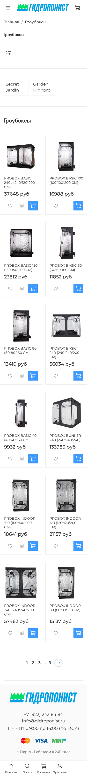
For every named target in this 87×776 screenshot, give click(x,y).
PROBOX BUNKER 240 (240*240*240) (65, 437)
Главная (11, 22)
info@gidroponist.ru (43, 721)
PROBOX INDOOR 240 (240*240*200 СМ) (19, 610)
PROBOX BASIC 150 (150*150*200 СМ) (20, 267)
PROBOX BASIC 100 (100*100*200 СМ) (66, 180)
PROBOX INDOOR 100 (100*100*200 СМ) (19, 522)
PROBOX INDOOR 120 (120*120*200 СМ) (65, 522)
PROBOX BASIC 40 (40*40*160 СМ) (20, 437)
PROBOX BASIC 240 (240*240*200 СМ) (64, 352)
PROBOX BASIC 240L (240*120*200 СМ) (19, 182)
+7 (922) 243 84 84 (43, 714)
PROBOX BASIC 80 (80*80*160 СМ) (20, 350)
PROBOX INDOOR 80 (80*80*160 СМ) (65, 608)
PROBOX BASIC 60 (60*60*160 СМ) (66, 267)
